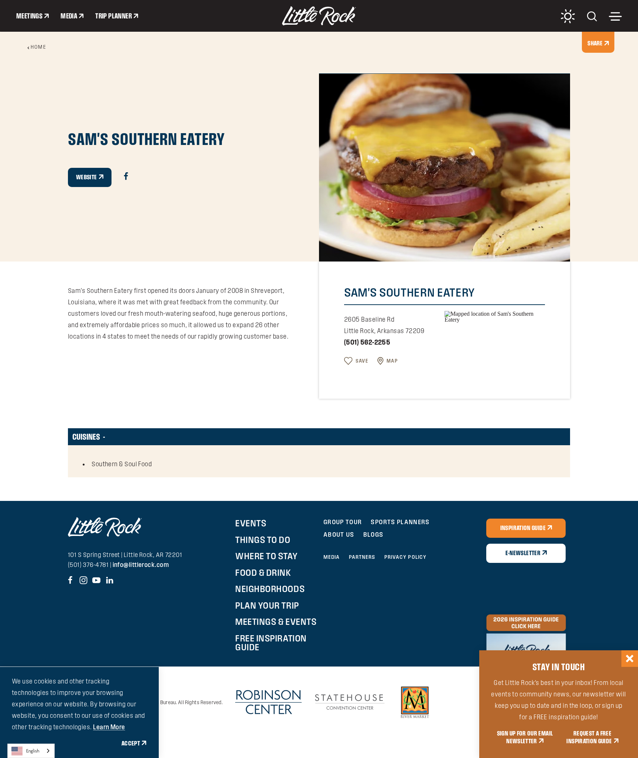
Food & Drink (263, 572)
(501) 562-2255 (367, 342)
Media (69, 16)
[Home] (319, 15)
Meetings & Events (275, 621)
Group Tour (342, 521)
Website (86, 177)
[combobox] (31, 751)
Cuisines (86, 436)
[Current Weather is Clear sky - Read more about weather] (567, 16)
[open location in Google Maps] (495, 316)
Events (250, 523)
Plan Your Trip (267, 605)
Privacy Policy (405, 557)
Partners (362, 557)
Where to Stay (266, 556)
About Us (338, 534)
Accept (130, 743)
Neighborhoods (270, 589)
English (33, 751)
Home (38, 47)
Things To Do (262, 539)
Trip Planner (113, 16)
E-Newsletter (523, 553)
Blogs (373, 534)
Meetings (29, 16)
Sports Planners (400, 521)
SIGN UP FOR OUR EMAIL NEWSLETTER (525, 737)
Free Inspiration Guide (270, 642)
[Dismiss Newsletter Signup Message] (629, 658)
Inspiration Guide (523, 528)
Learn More (109, 726)
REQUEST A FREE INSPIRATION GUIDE (589, 737)
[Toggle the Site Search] (592, 15)
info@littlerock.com (141, 564)
